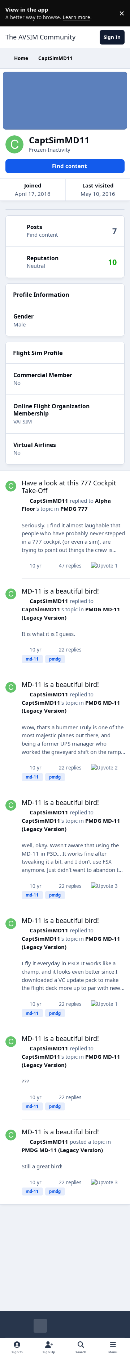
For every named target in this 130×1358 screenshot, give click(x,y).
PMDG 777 (74, 508)
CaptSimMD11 (49, 500)
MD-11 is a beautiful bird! (60, 591)
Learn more (14, 13)
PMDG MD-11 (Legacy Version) (62, 1150)
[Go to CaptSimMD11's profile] (10, 486)
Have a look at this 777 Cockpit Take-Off (69, 486)
